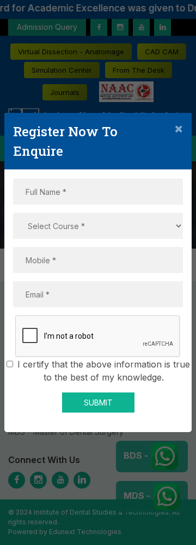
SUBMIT (98, 402)
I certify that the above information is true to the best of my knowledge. (103, 371)
